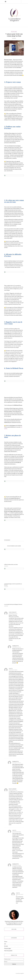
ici (8, 512)
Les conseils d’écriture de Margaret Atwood (13, 604)
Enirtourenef (12, 788)
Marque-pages (7, 948)
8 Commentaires (7, 540)
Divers (5, 941)
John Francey (13, 612)
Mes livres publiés (8, 950)
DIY (5, 943)
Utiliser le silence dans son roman (11, 564)
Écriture (14, 31)
